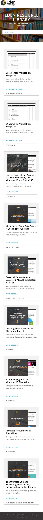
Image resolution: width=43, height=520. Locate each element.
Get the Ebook (11, 396)
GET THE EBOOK (11, 192)
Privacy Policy (7, 515)
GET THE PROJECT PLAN (14, 89)
